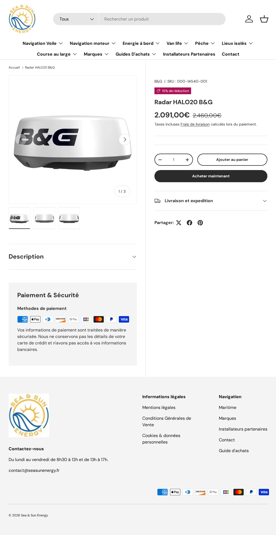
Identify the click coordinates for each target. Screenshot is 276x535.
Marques (227, 418)
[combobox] (139, 19)
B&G (158, 81)
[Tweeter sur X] (178, 222)
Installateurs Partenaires (189, 54)
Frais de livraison (195, 124)
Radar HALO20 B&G (40, 67)
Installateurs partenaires (243, 429)
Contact (230, 54)
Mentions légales (158, 407)
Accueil (14, 67)
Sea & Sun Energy (34, 515)
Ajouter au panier (232, 159)
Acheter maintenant (211, 176)
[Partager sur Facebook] (189, 222)
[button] (264, 19)
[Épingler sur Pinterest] (200, 222)
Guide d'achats (234, 450)
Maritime (227, 407)
